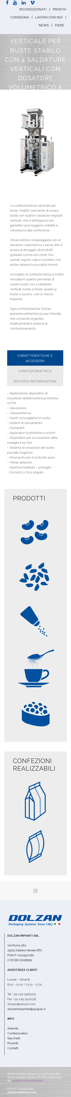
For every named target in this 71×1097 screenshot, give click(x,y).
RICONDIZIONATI (33, 9)
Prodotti (12, 1043)
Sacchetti (13, 1038)
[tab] (35, 358)
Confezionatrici (17, 1033)
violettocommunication (27, 1080)
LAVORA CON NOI (49, 17)
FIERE (59, 25)
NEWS (44, 25)
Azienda (12, 1028)
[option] (35, 142)
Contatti (12, 1048)
